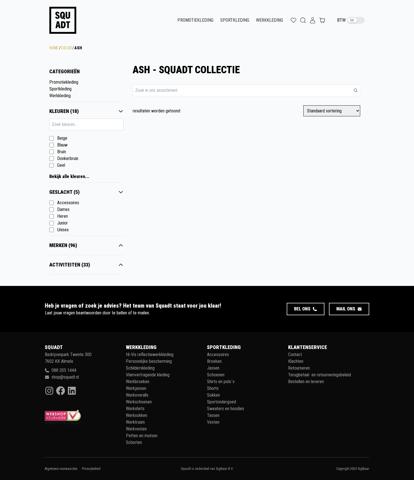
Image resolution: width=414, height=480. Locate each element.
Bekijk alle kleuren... (69, 176)
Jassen (213, 368)
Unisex (63, 229)
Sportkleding (234, 20)
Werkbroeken (137, 381)
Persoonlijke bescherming (149, 361)
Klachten (295, 361)
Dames (63, 209)
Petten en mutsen (141, 435)
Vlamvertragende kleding (148, 374)
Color (66, 48)
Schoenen (215, 374)
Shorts (213, 388)
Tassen (213, 415)
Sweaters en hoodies (225, 408)
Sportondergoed (221, 402)
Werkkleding (269, 20)
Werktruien (135, 422)
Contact (295, 354)
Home (54, 48)
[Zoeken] (355, 90)
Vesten (213, 422)
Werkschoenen (139, 402)
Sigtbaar (363, 469)
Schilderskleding (140, 368)
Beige (62, 138)
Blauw (62, 145)
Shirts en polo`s (221, 381)
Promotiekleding (195, 20)
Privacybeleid (91, 469)
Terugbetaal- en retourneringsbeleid (319, 374)
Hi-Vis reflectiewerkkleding (149, 354)
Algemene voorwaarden (61, 469)
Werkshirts (135, 408)
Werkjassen (136, 388)
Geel (61, 165)
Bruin (61, 151)
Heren (62, 216)
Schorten (134, 442)
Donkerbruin (67, 158)
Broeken (214, 361)
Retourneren (299, 368)
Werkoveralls (137, 395)
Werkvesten (136, 429)
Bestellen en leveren (306, 381)
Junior (62, 223)
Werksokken (136, 415)
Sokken (213, 395)
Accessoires (68, 202)
